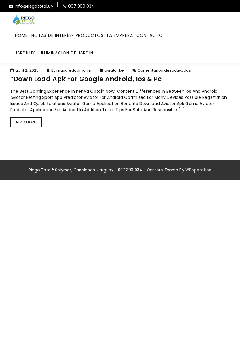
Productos (90, 35)
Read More (26, 122)
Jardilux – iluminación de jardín (54, 53)
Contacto (149, 35)
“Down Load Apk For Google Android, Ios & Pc (86, 79)
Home (21, 35)
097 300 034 (81, 6)
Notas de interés (51, 35)
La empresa (120, 35)
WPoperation (198, 170)
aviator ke (114, 70)
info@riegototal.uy (34, 6)
